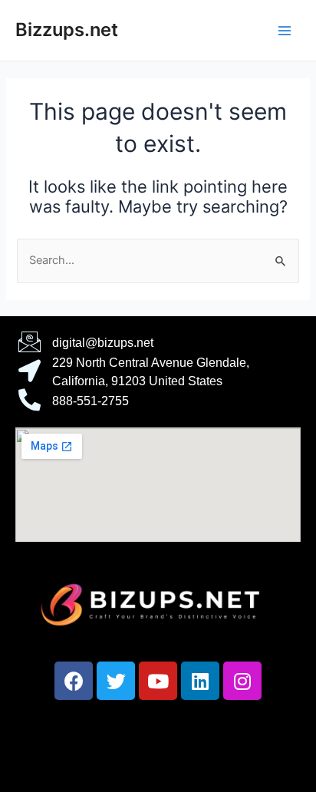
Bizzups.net (66, 29)
